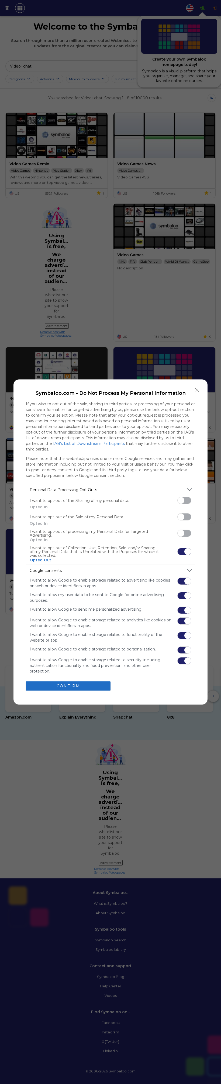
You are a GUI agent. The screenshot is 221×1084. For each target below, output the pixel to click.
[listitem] (110, 489)
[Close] (197, 390)
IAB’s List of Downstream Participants (89, 443)
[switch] (184, 500)
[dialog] (110, 542)
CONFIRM (68, 686)
